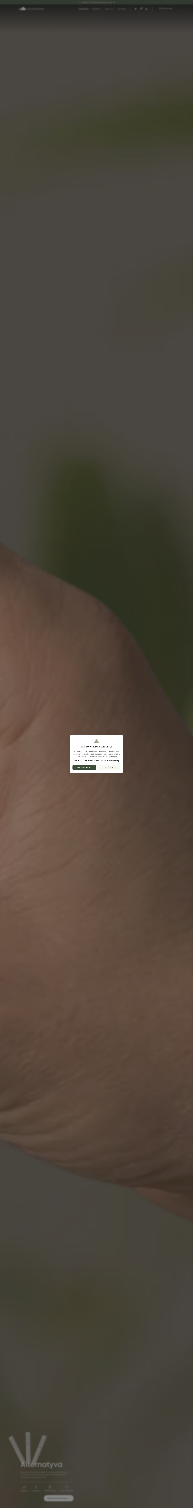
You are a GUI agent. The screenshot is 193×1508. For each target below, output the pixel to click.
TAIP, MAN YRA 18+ (84, 767)
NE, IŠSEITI (109, 767)
